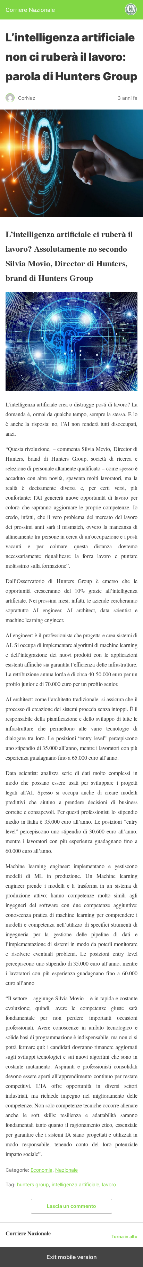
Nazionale (66, 1170)
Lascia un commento (71, 1206)
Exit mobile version (72, 1256)
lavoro (109, 1184)
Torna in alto (124, 1236)
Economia (41, 1170)
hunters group (33, 1184)
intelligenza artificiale (75, 1184)
